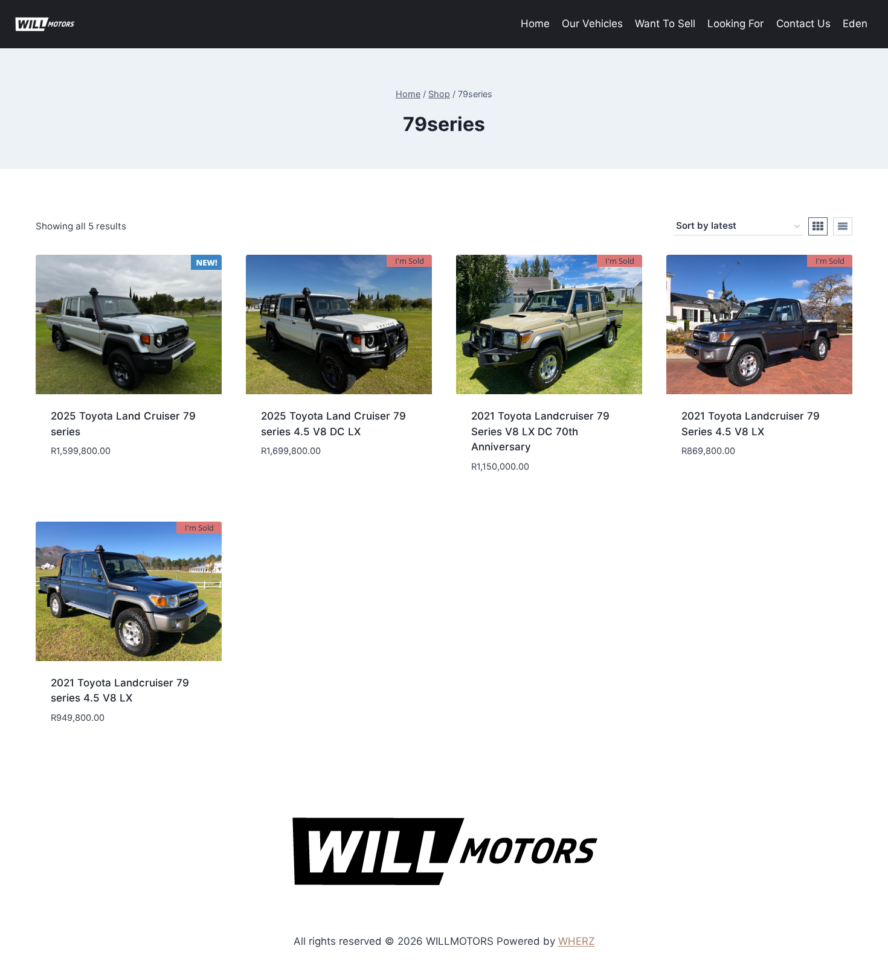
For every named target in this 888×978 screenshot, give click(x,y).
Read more (339, 487)
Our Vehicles (592, 24)
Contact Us (803, 24)
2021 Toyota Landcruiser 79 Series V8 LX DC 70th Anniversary (540, 431)
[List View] (842, 226)
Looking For (735, 24)
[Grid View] (818, 226)
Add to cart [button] (129, 487)
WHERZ (576, 941)
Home (535, 24)
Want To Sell (665, 24)
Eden (855, 24)
